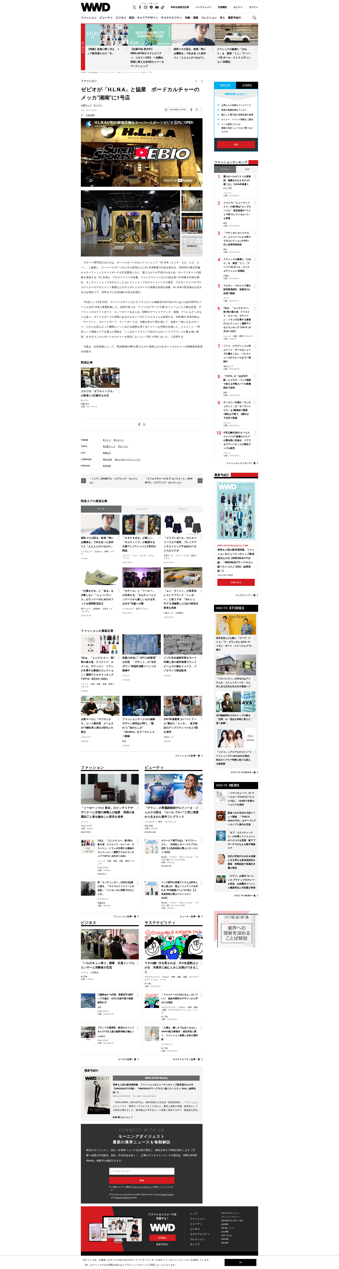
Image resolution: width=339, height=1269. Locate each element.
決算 (99, 1007)
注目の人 (98, 551)
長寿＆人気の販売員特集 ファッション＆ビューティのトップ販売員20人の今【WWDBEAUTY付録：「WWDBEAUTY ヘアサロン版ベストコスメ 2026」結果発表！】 (154, 1088)
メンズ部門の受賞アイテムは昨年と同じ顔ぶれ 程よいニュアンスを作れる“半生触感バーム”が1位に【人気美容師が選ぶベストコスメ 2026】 (179, 890)
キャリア (195, 1244)
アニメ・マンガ (139, 555)
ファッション (89, 17)
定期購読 (222, 7)
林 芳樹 (84, 976)
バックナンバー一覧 (245, 595)
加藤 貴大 (85, 404)
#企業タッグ (109, 446)
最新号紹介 (234, 17)
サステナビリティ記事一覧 (186, 1059)
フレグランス (170, 822)
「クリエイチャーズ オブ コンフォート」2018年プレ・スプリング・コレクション (168, 480)
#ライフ (107, 440)
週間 (247, 169)
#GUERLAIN (150, 832)
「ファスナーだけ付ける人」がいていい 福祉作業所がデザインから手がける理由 (179, 998)
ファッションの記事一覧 (187, 755)
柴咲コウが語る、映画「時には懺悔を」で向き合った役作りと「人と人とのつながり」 (190, 53)
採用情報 (225, 1239)
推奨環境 (225, 1224)
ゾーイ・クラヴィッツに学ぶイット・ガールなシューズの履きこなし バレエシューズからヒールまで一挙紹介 (237, 354)
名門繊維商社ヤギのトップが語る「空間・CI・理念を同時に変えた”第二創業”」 (233, 719)
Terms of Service (123, 1197)
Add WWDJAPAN (177, 109)
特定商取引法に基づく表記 (232, 1221)
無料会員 (225, 85)
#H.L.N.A (107, 459)
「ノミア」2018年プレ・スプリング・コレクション (113, 480)
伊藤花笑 (101, 903)
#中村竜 (107, 466)
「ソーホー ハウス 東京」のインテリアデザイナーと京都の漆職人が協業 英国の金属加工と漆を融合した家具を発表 (108, 812)
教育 (124, 741)
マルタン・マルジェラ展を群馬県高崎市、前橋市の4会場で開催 (237, 289)
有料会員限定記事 (180, 7)
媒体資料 (225, 1243)
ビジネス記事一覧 (127, 1059)
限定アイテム (142, 609)
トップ (193, 1213)
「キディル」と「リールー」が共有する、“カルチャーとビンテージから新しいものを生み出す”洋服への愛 (139, 597)
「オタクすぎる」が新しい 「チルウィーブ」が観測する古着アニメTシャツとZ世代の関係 (139, 544)
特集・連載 (191, 17)
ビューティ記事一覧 (190, 916)
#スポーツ (119, 440)
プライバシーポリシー (142, 1187)
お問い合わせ (226, 1235)
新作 (160, 822)
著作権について (227, 1228)
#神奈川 (107, 453)
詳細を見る (236, 582)
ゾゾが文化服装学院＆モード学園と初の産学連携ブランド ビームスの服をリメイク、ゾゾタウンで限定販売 (181, 664)
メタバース (86, 737)
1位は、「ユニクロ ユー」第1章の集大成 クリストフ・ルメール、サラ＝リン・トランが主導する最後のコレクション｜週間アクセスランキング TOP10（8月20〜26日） (98, 668)
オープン (98, 105)
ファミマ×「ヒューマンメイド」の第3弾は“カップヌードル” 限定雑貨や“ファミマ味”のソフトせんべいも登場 (237, 210)
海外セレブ (228, 366)
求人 (222, 17)
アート (126, 558)
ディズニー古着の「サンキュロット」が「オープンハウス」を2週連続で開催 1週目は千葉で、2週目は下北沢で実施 (237, 410)
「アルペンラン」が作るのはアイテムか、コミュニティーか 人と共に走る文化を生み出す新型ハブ (233, 682)
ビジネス (121, 17)
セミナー (238, 7)
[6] (192, 245)
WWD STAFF (86, 826)
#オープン (123, 446)
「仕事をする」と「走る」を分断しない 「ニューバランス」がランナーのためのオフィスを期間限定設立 (97, 597)
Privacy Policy (167, 1194)
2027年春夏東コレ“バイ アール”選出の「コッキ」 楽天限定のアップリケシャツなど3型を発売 (181, 725)
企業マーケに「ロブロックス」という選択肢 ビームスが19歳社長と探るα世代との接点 (97, 725)
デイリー (225, 169)
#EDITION (85, 832)
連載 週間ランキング (243, 336)
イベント (126, 675)
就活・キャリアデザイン (143, 17)
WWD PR (243, 772)
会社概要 (225, 1232)
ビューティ (106, 17)
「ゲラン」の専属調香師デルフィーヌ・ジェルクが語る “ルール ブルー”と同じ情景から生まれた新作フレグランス (172, 812)
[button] (255, 18)
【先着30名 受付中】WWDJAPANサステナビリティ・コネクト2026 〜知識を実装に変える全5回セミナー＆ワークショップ (147, 57)
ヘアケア (173, 857)
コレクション (209, 17)
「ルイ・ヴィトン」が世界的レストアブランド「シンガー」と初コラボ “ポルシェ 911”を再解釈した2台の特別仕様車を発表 (181, 599)
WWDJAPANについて (230, 1213)
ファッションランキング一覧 (241, 463)
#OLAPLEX (166, 866)
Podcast (165, 977)
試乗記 (226, 276)
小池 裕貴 (90, 115)
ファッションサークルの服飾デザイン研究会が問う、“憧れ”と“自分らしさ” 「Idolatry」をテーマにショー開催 (138, 727)
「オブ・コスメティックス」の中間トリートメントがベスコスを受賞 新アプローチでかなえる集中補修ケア (241, 840)
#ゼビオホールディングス (127, 459)
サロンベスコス (186, 857)
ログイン (253, 7)
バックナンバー (203, 7)
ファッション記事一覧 (125, 916)
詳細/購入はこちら (121, 1117)
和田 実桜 (149, 826)
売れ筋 (164, 857)
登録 (236, 144)
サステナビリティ (171, 17)
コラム (151, 555)
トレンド (126, 555)
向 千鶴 (148, 984)
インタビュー (87, 551)
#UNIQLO (102, 874)
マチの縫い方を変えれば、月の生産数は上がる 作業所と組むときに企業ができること (171, 967)
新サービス (86, 609)
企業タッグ (86, 105)
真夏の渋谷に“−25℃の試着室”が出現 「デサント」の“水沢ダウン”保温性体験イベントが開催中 (139, 664)
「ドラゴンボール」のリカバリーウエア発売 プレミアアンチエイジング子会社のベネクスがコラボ (180, 544)
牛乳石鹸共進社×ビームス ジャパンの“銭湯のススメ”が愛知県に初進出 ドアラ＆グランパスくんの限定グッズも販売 (237, 440)
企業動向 (96, 609)
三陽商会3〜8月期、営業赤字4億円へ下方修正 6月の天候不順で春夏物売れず (115, 998)
